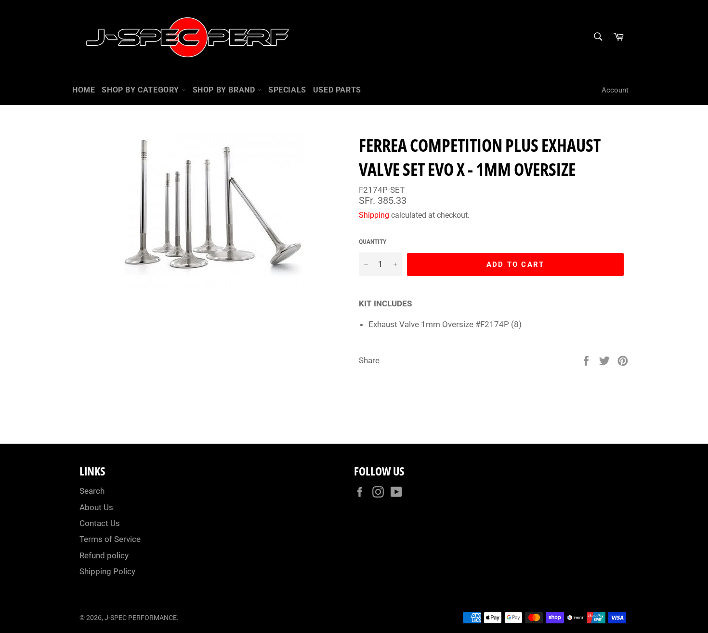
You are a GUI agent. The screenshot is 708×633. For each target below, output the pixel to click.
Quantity (372, 241)
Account (615, 90)
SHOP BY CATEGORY (141, 89)
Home (83, 89)
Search (92, 491)
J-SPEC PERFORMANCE (141, 617)
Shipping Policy (107, 571)
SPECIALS (287, 89)
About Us (96, 507)
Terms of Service (110, 539)
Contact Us (99, 523)
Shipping (374, 215)
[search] (597, 37)
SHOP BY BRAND (225, 89)
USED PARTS (337, 89)
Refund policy (104, 555)
